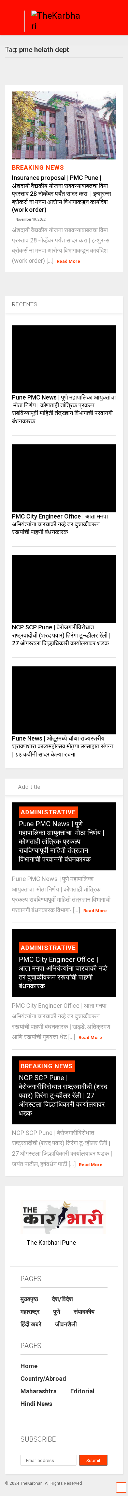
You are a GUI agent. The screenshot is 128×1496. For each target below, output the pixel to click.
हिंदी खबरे (30, 1324)
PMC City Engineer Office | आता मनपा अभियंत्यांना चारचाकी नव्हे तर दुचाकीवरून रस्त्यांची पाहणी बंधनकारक (60, 524)
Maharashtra (38, 1391)
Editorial (82, 1391)
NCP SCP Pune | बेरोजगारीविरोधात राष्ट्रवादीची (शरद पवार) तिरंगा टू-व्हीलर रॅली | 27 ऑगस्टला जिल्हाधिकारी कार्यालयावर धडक (61, 635)
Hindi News (36, 1403)
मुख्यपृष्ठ (29, 1299)
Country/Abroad (43, 1378)
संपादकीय (84, 1311)
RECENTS (25, 304)
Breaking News (38, 167)
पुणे (56, 1311)
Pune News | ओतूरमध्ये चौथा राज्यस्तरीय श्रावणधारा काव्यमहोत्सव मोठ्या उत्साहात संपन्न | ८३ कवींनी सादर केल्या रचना (62, 746)
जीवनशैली (66, 1324)
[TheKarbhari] (53, 22)
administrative (48, 812)
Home (29, 1366)
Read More (68, 261)
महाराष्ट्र (30, 1311)
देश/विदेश (62, 1299)
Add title (28, 787)
